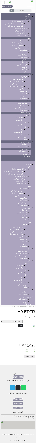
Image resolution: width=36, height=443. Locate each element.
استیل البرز (23, 89)
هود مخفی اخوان (17, 84)
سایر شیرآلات (22, 110)
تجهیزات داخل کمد (21, 137)
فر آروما (24, 69)
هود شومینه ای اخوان (16, 81)
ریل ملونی (19, 129)
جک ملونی (19, 120)
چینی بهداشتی (26, 149)
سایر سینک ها (22, 57)
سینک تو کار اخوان (17, 45)
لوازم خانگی (26, 156)
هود (29, 74)
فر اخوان (24, 62)
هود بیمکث (23, 91)
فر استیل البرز (22, 64)
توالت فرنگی (23, 151)
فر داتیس (24, 67)
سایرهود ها (23, 98)
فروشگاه (28, 164)
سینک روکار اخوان (17, 43)
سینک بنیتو (23, 50)
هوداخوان (24, 76)
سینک (28, 38)
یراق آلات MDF (25, 113)
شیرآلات (27, 101)
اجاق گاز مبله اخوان (20, 28)
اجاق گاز (27, 19)
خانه (29, 162)
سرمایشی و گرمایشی (23, 141)
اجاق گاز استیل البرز (20, 31)
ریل (26, 127)
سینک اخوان (23, 40)
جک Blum (19, 117)
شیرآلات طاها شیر (21, 108)
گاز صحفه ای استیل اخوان (14, 26)
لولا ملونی (19, 125)
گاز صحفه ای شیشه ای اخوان (13, 23)
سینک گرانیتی (22, 55)
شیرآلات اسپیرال (21, 103)
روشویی (24, 154)
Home (14, 306)
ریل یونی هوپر (18, 132)
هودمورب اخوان (17, 79)
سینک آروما (23, 52)
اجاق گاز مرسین (21, 33)
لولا (26, 122)
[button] (18, 159)
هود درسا (24, 93)
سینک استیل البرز (21, 48)
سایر (25, 139)
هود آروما (24, 96)
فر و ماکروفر (26, 60)
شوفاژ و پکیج (22, 146)
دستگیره (24, 134)
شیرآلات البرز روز (21, 105)
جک (26, 115)
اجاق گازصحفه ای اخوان (19, 21)
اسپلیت (24, 144)
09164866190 (18, 408)
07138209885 (18, 403)
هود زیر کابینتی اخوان (16, 86)
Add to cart (29, 356)
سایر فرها (23, 72)
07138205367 (7, 6)
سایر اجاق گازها (22, 36)
